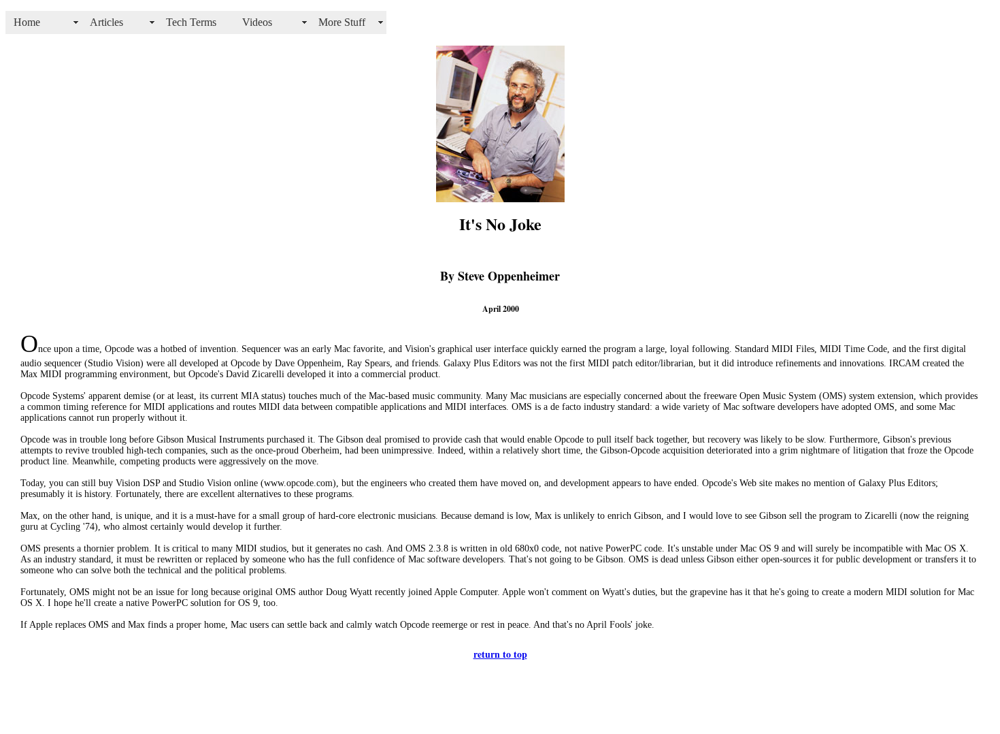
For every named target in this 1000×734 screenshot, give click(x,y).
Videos (257, 22)
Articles (106, 22)
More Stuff (341, 22)
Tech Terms (191, 22)
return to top (500, 654)
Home (27, 22)
